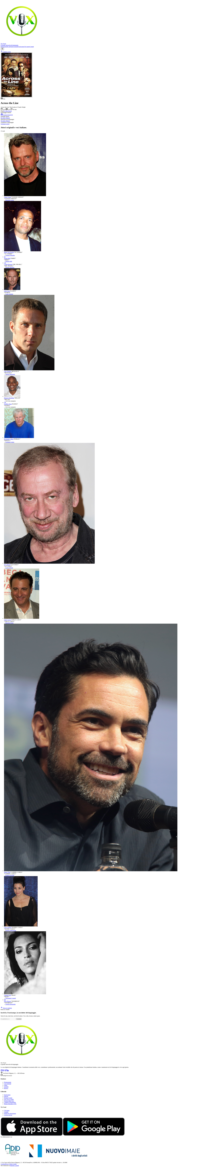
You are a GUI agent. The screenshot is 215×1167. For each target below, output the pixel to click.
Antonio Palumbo (10, 255)
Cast (9, 46)
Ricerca (6, 1088)
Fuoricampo (21, 46)
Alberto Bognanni (10, 374)
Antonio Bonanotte (10, 1004)
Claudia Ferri (7, 995)
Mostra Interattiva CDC (10, 1104)
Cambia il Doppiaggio (10, 1102)
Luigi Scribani (9, 567)
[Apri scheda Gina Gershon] (21, 926)
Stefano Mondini (9, 267)
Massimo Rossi (9, 623)
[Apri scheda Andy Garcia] (21, 618)
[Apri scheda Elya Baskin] (49, 563)
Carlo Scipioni (9, 294)
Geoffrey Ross (8, 404)
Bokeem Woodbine (9, 398)
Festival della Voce (9, 1101)
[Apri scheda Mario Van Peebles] (22, 251)
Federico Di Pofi (9, 875)
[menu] (2, 48)
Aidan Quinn (7, 197)
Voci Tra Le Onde (9, 1099)
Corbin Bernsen (8, 264)
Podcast (6, 1096)
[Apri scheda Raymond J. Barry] (19, 437)
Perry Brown (7, 1001)
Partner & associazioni (10, 1113)
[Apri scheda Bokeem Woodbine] (12, 396)
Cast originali (7, 1083)
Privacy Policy (9, 1164)
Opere (11, 46)
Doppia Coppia (8, 1098)
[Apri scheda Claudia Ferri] (25, 993)
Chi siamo (27, 46)
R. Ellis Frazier (8, 111)
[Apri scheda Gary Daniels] (29, 370)
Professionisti (4, 46)
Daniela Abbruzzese (10, 930)
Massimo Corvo (9, 200)
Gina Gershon (8, 927)
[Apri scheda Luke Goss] (12, 289)
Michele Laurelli (14, 1165)
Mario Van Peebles (9, 252)
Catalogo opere (7, 52)
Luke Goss (7, 291)
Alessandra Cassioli (10, 998)
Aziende (15, 46)
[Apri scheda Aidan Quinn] (25, 195)
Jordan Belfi (7, 258)
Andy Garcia (7, 620)
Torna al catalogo (7, 1008)
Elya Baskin (7, 564)
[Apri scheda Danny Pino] (90, 870)
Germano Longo (9, 442)
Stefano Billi (8, 261)
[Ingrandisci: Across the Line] (16, 75)
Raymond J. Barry (9, 439)
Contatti (32, 46)
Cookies (3, 1164)
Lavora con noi (8, 1115)
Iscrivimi (19, 1019)
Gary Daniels (7, 371)
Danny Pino (7, 872)
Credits (15, 1164)
